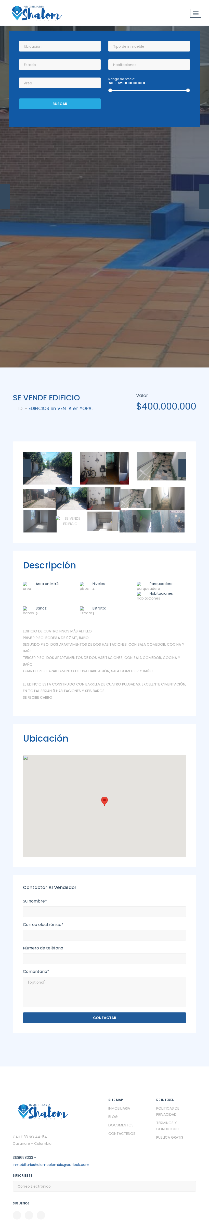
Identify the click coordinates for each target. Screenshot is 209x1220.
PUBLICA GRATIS (169, 1137)
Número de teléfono (43, 948)
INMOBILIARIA (119, 1108)
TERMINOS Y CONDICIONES (168, 1126)
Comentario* (36, 972)
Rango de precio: (121, 79)
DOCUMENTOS (121, 1125)
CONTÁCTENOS (121, 1133)
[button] (104, 801)
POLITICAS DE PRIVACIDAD (167, 1111)
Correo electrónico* (43, 925)
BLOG (113, 1116)
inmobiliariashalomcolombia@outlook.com (51, 1164)
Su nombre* (35, 901)
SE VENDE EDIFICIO (46, 397)
